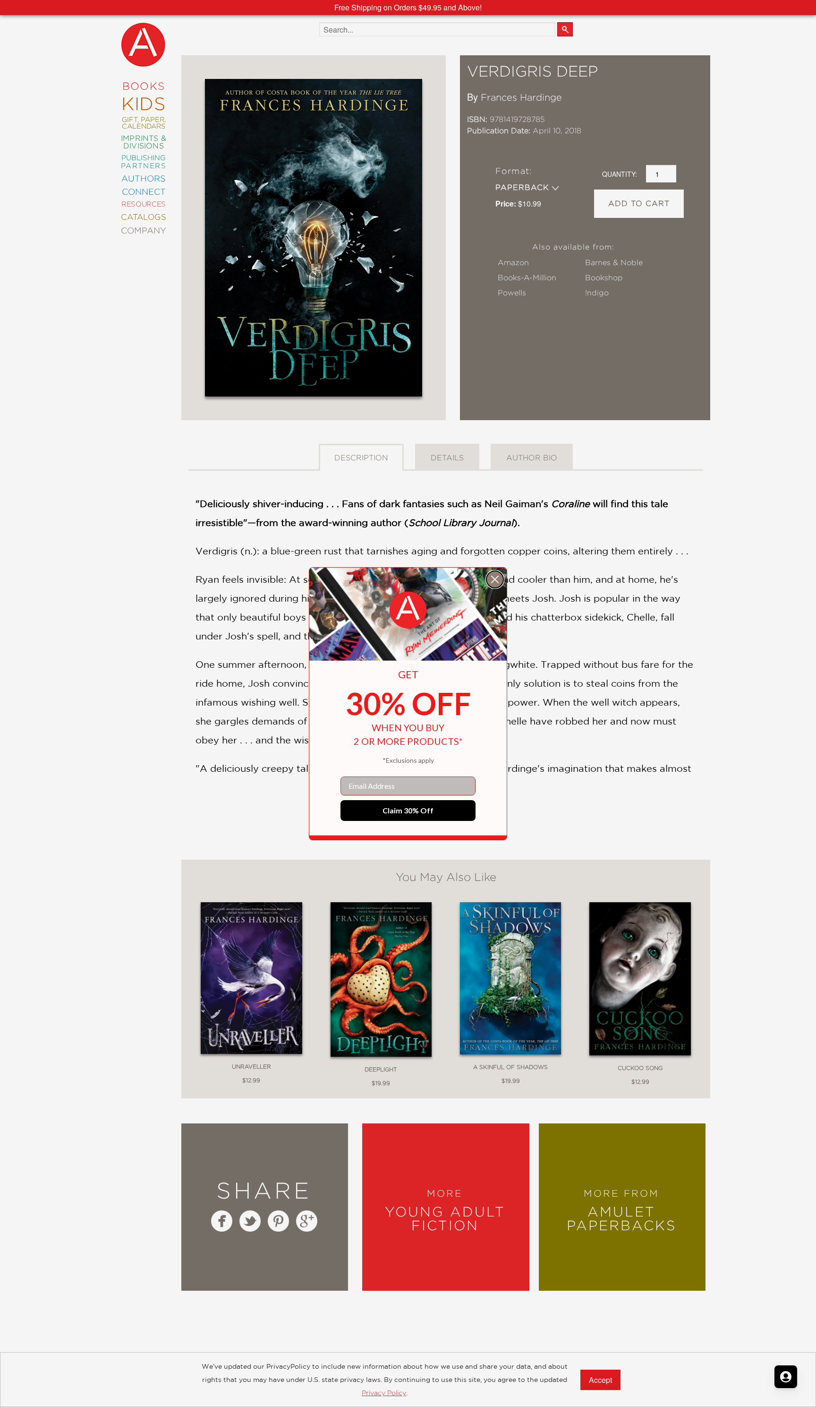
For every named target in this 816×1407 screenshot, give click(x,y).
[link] (408, 610)
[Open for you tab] (785, 1376)
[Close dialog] (494, 579)
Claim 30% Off (408, 810)
